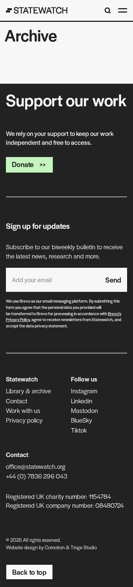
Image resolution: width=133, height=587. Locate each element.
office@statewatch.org (35, 466)
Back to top (29, 572)
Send (113, 280)
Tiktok (79, 430)
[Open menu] (122, 10)
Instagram (84, 390)
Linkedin (81, 400)
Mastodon (84, 410)
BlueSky (81, 420)
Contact (16, 400)
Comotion (55, 547)
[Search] (108, 10)
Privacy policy (24, 420)
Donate (23, 164)
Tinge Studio (84, 547)
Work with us (23, 410)
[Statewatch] (37, 10)
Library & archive (28, 390)
